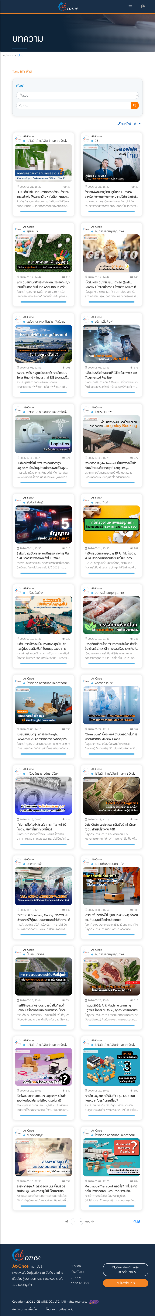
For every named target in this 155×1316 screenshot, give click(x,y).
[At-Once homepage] (68, 7)
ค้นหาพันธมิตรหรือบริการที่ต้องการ (127, 1269)
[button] (129, 124)
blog (20, 55)
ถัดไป (136, 1221)
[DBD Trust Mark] (94, 1301)
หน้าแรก (8, 55)
